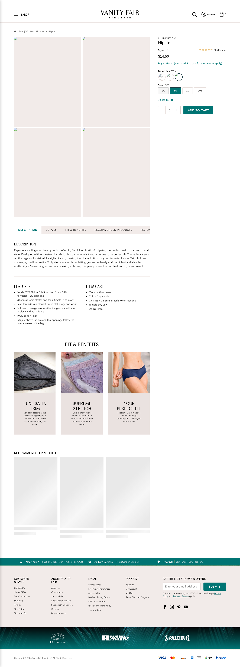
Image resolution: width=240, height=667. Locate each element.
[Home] (15, 31)
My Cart (129, 593)
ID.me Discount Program (137, 597)
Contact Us (19, 588)
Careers (55, 609)
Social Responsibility (61, 600)
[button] (222, 14)
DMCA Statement (96, 601)
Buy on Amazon (58, 613)
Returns (17, 605)
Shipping (18, 600)
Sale (21, 31)
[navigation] (208, 14)
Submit (214, 586)
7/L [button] (187, 91)
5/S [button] (163, 91)
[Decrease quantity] (162, 110)
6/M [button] (175, 91)
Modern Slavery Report (99, 597)
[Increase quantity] (177, 110)
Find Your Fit (20, 613)
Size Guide (167, 100)
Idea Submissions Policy (99, 605)
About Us (55, 588)
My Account (131, 589)
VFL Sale (29, 31)
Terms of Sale (94, 610)
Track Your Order (22, 596)
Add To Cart (198, 110)
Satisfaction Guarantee (62, 605)
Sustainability (57, 596)
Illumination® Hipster (46, 31)
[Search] (194, 14)
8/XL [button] (200, 91)
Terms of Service (181, 596)
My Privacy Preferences (99, 589)
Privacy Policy (94, 584)
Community (57, 592)
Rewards (130, 584)
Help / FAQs (20, 592)
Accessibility (94, 593)
